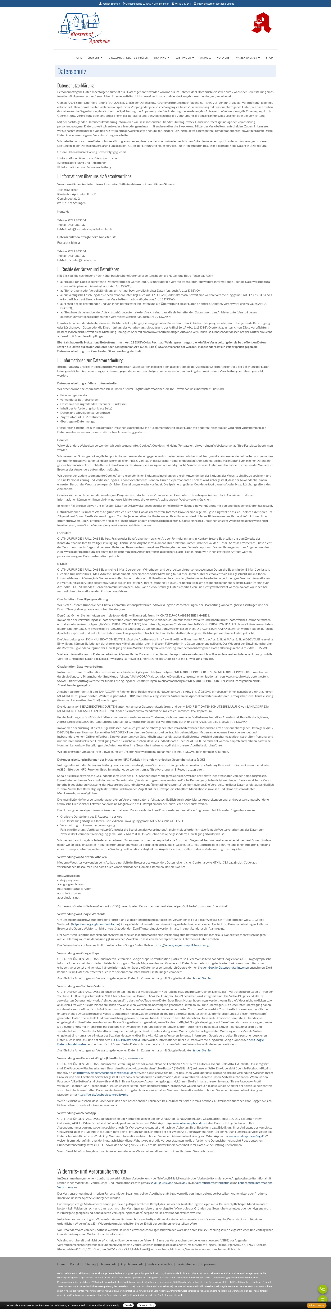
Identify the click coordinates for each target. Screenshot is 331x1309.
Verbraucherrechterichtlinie (213, 1182)
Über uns (93, 57)
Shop (269, 57)
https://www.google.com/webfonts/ (95, 924)
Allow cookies (316, 1305)
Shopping (160, 57)
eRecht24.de (137, 1058)
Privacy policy (146, 1305)
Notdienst (224, 57)
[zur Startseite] (84, 27)
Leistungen (183, 57)
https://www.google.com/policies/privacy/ (182, 945)
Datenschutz (108, 1264)
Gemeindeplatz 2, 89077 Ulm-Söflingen (147, 3)
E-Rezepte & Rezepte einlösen (128, 57)
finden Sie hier (202, 978)
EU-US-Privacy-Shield (125, 1039)
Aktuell (205, 57)
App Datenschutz (131, 1264)
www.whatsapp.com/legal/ (246, 1136)
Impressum (208, 1264)
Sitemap (90, 1264)
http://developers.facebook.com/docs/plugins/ (107, 1072)
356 (170, 1182)
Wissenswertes (246, 57)
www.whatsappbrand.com (190, 1123)
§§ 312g (155, 1182)
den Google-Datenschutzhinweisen (225, 967)
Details (128, 1305)
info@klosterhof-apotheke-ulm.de (215, 3)
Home (78, 57)
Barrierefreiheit (186, 1264)
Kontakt (75, 1264)
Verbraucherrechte (159, 1264)
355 (164, 1182)
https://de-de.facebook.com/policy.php (103, 1094)
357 (184, 1182)
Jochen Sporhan (111, 3)
